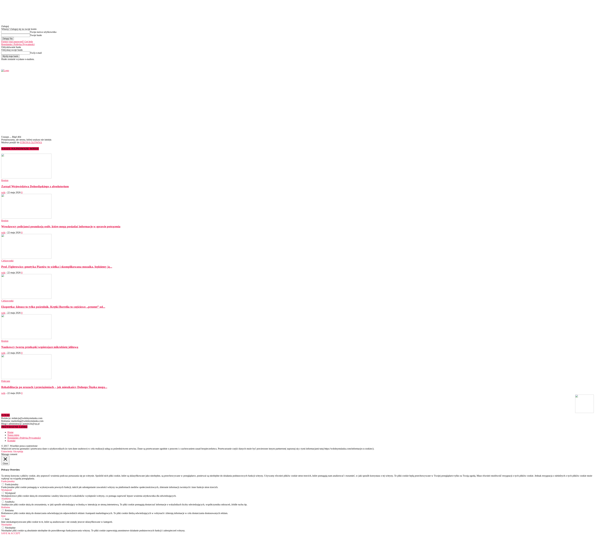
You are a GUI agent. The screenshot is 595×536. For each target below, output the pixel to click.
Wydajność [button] (6, 490)
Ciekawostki (7, 260)
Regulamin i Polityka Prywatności (18, 44)
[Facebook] (477, 63)
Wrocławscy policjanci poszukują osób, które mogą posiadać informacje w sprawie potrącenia (60, 226)
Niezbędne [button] (6, 524)
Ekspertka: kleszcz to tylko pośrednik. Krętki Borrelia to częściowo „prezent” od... (53, 306)
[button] (587, 126)
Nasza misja (13, 435)
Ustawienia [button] (6, 451)
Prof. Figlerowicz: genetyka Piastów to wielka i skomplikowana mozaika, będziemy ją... (56, 266)
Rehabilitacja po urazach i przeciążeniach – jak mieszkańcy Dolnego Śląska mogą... (54, 387)
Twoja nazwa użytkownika (43, 32)
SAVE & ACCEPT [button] (10, 533)
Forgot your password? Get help (17, 41)
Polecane (5, 381)
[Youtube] (484, 63)
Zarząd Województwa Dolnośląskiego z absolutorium (35, 186)
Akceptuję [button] (18, 451)
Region (4, 180)
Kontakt (11, 440)
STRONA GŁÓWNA (31, 142)
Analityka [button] (6, 498)
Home (10, 432)
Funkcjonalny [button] (8, 481)
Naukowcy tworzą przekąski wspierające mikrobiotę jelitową (39, 347)
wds (3, 192)
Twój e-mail (36, 53)
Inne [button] (3, 516)
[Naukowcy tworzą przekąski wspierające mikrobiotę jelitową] (26, 338)
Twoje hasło (36, 35)
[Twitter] (480, 63)
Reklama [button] (5, 507)
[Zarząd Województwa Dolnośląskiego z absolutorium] (26, 177)
